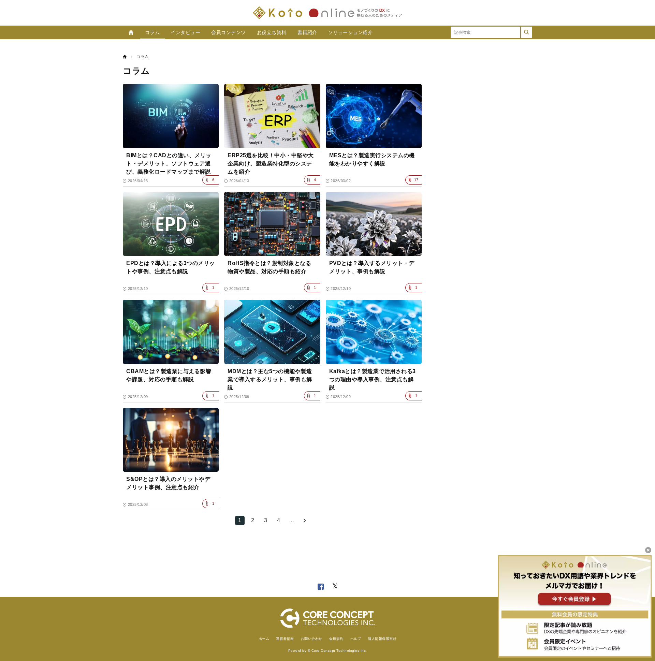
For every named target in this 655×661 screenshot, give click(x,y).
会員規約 (336, 639)
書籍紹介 (307, 32)
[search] (526, 32)
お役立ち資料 (272, 32)
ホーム (264, 639)
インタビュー (185, 32)
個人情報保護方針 (382, 639)
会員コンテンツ (228, 32)
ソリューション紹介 (350, 32)
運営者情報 (285, 639)
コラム (152, 32)
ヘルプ (355, 639)
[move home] (125, 57)
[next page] (304, 520)
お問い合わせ (311, 639)
